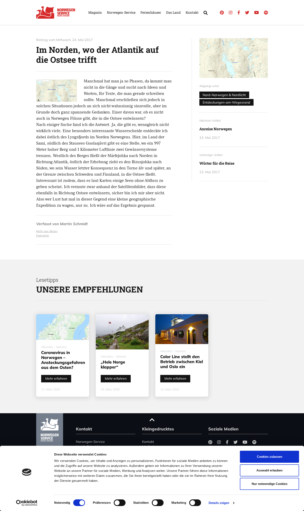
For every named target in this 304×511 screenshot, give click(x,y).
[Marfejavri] (233, 58)
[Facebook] (238, 12)
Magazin (95, 12)
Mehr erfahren (56, 378)
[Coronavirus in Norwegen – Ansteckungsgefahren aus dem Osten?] (62, 327)
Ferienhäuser (150, 12)
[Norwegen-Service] (57, 12)
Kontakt (192, 12)
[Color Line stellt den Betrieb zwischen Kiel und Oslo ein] (181, 329)
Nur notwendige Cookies (269, 484)
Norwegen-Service (121, 12)
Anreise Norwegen (215, 128)
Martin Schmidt (74, 223)
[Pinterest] (222, 12)
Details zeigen (219, 503)
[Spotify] (266, 12)
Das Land (173, 12)
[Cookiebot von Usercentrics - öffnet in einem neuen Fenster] (27, 503)
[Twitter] (247, 12)
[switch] (120, 502)
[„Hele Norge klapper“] (122, 331)
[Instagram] (230, 12)
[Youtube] (256, 12)
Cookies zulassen (269, 456)
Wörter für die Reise (216, 163)
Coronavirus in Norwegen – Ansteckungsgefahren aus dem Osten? (63, 360)
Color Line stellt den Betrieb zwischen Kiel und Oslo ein (181, 361)
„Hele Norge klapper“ (113, 364)
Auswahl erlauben (269, 470)
